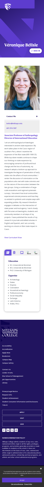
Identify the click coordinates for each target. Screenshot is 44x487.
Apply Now (6, 353)
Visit (22, 418)
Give (22, 424)
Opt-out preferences (17, 484)
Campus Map (7, 360)
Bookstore (6, 356)
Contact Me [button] (11, 116)
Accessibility (7, 346)
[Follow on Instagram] (16, 430)
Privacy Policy (28, 484)
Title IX (4, 405)
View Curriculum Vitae (13, 237)
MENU (36, 51)
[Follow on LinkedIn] (8, 430)
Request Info (7, 395)
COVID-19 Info (7, 373)
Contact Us (6, 369)
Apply (22, 412)
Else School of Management (12, 376)
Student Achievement (10, 398)
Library (4, 383)
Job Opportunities (9, 379)
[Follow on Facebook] (4, 430)
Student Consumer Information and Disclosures (20, 402)
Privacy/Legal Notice (10, 391)
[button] (41, 469)
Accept (22, 480)
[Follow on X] (12, 430)
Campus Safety (8, 363)
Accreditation (7, 349)
